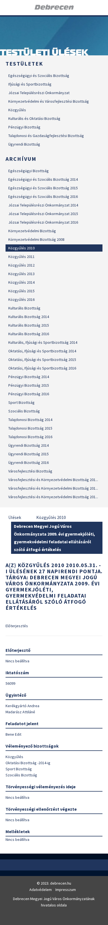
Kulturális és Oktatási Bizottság (34, 118)
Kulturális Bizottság (24, 308)
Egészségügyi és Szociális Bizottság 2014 (43, 179)
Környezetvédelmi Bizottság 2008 (36, 239)
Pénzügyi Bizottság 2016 (28, 393)
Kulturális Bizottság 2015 (28, 325)
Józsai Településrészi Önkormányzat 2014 (43, 205)
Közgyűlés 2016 (21, 299)
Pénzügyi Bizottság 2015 (28, 385)
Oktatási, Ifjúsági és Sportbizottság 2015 (42, 359)
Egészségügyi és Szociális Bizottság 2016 (43, 196)
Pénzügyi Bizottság (24, 127)
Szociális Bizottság (24, 411)
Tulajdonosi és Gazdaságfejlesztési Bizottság (46, 135)
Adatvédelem (40, 889)
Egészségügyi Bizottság (28, 170)
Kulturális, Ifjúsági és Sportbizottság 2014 (42, 342)
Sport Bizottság (21, 402)
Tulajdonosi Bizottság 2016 (30, 436)
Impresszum (65, 889)
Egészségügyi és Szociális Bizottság (38, 75)
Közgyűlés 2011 (21, 256)
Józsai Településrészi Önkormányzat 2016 (43, 222)
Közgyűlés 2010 (21, 248)
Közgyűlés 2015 (21, 290)
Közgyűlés (17, 109)
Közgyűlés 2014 (21, 282)
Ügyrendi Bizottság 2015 (28, 453)
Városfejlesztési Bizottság (30, 471)
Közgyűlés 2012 (21, 265)
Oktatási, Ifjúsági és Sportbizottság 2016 (42, 368)
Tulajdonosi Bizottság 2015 (30, 428)
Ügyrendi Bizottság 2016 (28, 462)
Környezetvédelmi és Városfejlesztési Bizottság (48, 101)
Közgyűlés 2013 (21, 273)
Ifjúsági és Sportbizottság (30, 84)
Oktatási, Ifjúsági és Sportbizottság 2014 (42, 350)
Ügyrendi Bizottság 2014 (28, 445)
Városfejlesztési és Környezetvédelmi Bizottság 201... (53, 479)
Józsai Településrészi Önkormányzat (39, 92)
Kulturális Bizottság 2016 (28, 333)
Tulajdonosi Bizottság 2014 (30, 419)
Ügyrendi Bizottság (24, 144)
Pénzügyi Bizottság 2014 (28, 376)
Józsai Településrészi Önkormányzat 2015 (43, 213)
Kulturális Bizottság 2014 (28, 316)
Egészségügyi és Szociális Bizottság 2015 (43, 187)
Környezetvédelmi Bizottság (32, 230)
